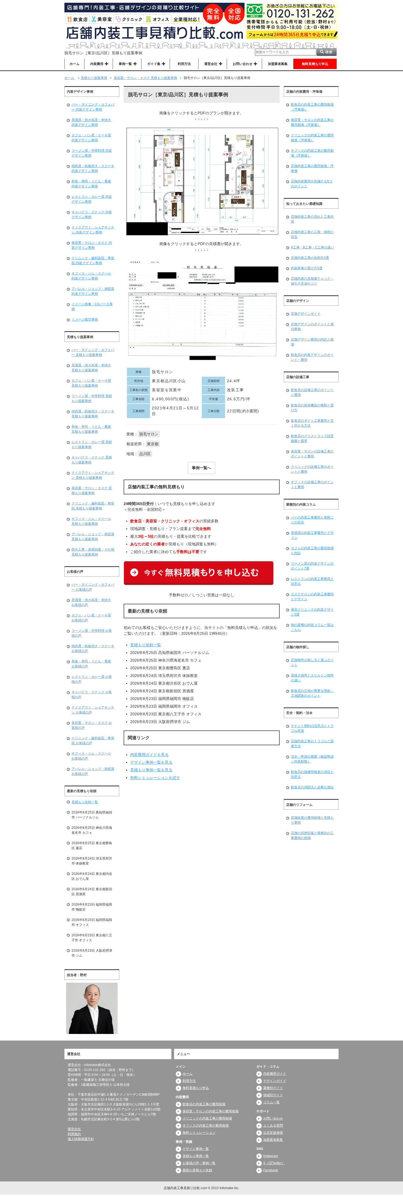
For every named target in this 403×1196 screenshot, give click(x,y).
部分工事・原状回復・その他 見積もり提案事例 (93, 552)
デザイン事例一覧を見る (151, 762)
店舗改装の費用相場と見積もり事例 (312, 820)
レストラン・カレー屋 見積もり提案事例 (92, 444)
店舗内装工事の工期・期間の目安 (312, 234)
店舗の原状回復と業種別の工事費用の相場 (312, 835)
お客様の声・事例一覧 (199, 1163)
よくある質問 (273, 1125)
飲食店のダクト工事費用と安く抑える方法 (312, 423)
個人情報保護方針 (81, 1139)
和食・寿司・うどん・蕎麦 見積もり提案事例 (91, 429)
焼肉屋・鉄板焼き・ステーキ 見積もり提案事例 (93, 413)
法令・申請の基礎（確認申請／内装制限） (312, 759)
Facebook (270, 1170)
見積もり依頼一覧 (145, 645)
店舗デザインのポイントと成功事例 (312, 326)
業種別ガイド (273, 1088)
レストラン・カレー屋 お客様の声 (92, 679)
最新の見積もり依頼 (197, 1170)
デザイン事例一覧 (196, 1149)
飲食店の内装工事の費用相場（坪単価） (312, 107)
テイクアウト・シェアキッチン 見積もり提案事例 (93, 475)
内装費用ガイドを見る (149, 754)
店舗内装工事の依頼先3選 (310, 258)
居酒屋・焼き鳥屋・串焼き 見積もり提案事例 (91, 367)
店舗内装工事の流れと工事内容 (312, 219)
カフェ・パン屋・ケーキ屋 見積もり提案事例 (91, 383)
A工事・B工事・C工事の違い (312, 247)
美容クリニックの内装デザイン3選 (312, 612)
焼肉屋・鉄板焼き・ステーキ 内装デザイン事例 (93, 168)
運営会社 (74, 1129)
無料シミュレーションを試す (155, 777)
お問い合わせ (273, 1118)
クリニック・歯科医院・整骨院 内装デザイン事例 (93, 260)
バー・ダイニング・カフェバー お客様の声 (93, 587)
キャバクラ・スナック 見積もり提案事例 (92, 459)
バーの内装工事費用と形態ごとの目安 (312, 519)
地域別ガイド (273, 1095)
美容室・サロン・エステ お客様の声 (92, 725)
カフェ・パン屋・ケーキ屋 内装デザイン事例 (91, 137)
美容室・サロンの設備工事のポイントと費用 (312, 453)
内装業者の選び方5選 (306, 268)
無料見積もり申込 (315, 64)
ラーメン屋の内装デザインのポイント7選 (312, 566)
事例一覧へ (201, 468)
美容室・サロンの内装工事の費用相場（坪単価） (312, 122)
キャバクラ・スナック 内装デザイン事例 (92, 214)
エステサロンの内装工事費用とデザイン (312, 596)
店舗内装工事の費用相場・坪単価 (312, 168)
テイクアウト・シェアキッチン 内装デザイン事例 (93, 229)
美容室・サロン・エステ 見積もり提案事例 (92, 490)
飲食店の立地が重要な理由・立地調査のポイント (312, 693)
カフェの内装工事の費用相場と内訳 (312, 550)
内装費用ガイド (274, 1074)
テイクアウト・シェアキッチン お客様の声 (93, 709)
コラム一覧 (271, 1102)
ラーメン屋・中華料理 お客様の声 (92, 633)
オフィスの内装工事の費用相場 (206, 1125)
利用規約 (74, 1134)
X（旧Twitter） (274, 1163)
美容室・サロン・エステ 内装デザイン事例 (92, 245)
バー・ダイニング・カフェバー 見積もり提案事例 (93, 352)
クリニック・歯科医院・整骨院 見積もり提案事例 (93, 505)
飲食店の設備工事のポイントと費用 (312, 392)
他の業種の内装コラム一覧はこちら (312, 627)
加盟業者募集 (278, 64)
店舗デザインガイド (305, 314)
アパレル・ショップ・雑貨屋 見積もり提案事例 (93, 536)
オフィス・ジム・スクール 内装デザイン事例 (91, 275)
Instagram (270, 1156)
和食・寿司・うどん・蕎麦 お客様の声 (91, 663)
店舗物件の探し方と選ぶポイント (312, 662)
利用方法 (184, 64)
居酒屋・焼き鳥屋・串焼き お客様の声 (91, 602)
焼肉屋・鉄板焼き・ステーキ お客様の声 (93, 648)
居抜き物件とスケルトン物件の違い (312, 677)
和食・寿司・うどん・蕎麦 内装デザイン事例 (91, 183)
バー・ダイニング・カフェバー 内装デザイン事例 (93, 107)
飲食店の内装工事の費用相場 (204, 1104)
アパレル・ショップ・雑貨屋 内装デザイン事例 (93, 291)
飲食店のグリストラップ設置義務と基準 (312, 438)
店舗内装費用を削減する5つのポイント (311, 183)
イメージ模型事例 (85, 319)
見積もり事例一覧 (196, 1156)
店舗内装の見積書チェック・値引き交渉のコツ (312, 281)
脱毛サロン (148, 434)
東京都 (152, 444)
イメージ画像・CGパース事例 (92, 306)
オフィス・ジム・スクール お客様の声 (91, 756)
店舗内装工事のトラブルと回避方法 (312, 743)
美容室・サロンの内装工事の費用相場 (211, 1111)
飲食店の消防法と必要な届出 (312, 787)
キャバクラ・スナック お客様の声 (92, 694)
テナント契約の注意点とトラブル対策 (312, 728)
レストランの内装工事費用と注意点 (312, 581)
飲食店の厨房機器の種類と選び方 (312, 407)
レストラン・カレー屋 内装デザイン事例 (92, 199)
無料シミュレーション (199, 1133)
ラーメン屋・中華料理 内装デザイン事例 (92, 153)
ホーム (75, 64)
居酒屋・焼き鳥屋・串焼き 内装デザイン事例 (91, 122)
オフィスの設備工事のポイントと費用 (312, 484)
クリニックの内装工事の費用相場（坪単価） (312, 137)
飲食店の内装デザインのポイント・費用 (312, 357)
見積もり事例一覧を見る (151, 770)
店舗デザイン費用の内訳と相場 (312, 342)
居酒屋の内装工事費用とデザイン (312, 535)
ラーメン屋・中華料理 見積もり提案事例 (92, 398)
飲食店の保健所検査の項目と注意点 (312, 774)
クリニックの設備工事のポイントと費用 (312, 469)
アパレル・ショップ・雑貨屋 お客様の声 (93, 771)
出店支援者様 (273, 1133)
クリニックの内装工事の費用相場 (207, 1118)
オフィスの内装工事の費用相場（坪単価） (312, 153)
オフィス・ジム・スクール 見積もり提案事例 (91, 521)
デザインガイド (274, 1081)
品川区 (145, 454)
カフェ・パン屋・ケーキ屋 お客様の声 (91, 617)
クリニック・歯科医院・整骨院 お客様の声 (93, 740)
